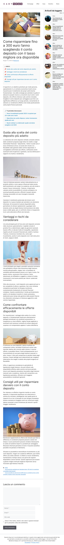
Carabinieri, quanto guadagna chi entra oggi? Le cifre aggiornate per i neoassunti (58, 86)
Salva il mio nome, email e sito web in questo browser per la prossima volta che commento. (22, 522)
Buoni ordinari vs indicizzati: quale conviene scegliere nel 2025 (58, 47)
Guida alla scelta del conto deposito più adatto (21, 69)
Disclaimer (28, 542)
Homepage (30, 4)
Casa (43, 4)
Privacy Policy (35, 542)
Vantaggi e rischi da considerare (17, 72)
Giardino (50, 4)
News (57, 4)
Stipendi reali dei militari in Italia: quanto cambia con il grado (58, 57)
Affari (37, 4)
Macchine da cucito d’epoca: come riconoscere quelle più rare (58, 38)
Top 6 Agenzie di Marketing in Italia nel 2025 (57, 19)
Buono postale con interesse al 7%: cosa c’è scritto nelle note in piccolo (58, 76)
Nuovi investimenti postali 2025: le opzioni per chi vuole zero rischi (58, 28)
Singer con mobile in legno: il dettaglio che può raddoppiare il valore (58, 66)
